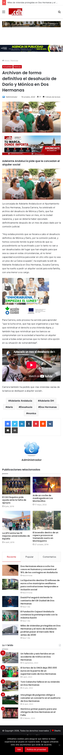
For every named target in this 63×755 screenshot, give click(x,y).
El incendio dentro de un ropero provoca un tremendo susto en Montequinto (45, 536)
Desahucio (26, 407)
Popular (29, 556)
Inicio (6, 60)
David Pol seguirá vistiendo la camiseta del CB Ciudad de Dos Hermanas (37, 600)
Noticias (14, 60)
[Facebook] (8, 424)
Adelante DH (46, 400)
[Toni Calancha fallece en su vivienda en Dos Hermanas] (10, 685)
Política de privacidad (36, 749)
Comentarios (49, 556)
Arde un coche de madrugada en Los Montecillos (43, 498)
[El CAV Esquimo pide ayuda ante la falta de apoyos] (16, 485)
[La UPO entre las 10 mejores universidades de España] (16, 520)
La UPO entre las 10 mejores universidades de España (16, 536)
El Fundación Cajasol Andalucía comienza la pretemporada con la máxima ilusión (39, 614)
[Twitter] (15, 424)
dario (10, 407)
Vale (19, 749)
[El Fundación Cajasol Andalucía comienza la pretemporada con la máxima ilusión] (10, 615)
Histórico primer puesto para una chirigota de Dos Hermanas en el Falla (39, 712)
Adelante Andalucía (21, 400)
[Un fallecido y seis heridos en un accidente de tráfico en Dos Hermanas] (10, 657)
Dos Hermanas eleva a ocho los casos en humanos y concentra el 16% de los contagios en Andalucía (39, 569)
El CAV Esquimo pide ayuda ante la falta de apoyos (14, 500)
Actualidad (7, 67)
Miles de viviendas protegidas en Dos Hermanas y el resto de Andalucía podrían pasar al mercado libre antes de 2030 (41, 630)
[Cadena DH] (15, 11)
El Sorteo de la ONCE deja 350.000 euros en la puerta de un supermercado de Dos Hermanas (39, 670)
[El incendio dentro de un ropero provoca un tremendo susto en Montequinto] (47, 520)
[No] (59, 745)
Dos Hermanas (48, 407)
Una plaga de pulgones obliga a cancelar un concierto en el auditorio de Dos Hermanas (41, 697)
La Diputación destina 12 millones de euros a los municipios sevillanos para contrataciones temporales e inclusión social (40, 585)
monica (32, 413)
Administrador (11, 97)
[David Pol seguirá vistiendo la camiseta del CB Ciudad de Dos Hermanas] (10, 601)
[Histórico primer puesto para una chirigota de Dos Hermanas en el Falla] (10, 712)
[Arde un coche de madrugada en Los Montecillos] (47, 485)
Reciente (11, 556)
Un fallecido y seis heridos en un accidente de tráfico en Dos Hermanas (38, 656)
